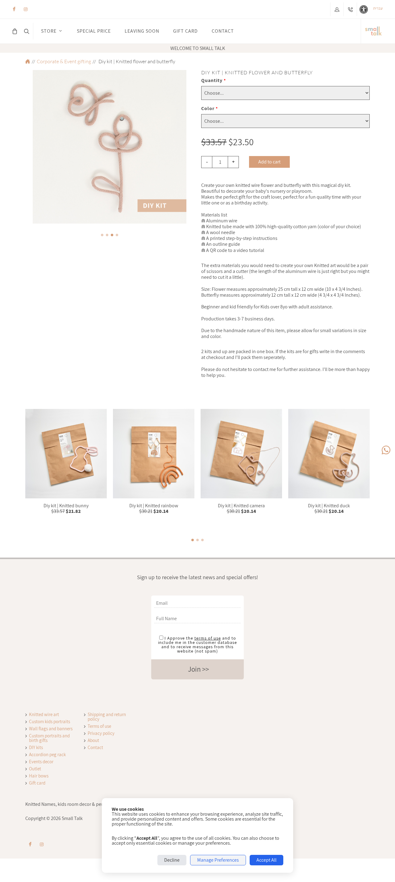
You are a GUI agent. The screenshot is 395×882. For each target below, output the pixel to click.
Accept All (266, 860)
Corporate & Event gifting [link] (64, 61)
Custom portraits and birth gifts (49, 738)
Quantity (213, 80)
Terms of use (99, 726)
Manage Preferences (218, 860)
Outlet (35, 768)
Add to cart (269, 162)
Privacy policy (101, 733)
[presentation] (27, 147)
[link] (373, 31)
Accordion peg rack (47, 754)
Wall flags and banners (51, 728)
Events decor (41, 761)
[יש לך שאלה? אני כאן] (386, 450)
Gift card (37, 783)
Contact (95, 747)
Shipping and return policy (107, 716)
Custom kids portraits (49, 721)
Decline (172, 860)
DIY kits (36, 747)
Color (209, 108)
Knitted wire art (44, 714)
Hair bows (38, 775)
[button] (102, 235)
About (93, 740)
